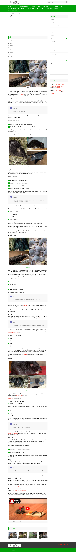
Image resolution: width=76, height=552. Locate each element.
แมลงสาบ (33, 6)
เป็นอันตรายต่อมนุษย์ (13, 56)
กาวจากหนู (58, 90)
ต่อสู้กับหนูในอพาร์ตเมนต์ (22, 486)
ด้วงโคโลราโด (48, 8)
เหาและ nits (45, 6)
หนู (28, 8)
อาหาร (10, 47)
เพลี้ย (9, 8)
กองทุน (9, 6)
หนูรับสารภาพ (19, 395)
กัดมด (58, 87)
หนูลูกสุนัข (25, 305)
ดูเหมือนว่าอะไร (12, 41)
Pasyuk (22, 94)
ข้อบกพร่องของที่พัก (24, 6)
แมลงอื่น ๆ (23, 8)
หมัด (39, 6)
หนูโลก (29, 538)
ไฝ (37, 8)
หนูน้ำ (9, 538)
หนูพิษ (25, 354)
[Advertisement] (28, 26)
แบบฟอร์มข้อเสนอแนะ (63, 544)
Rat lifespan (10, 398)
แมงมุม (55, 8)
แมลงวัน (56, 6)
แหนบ (15, 6)
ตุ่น (41, 8)
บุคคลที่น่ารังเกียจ (12, 10)
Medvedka (15, 8)
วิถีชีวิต (10, 50)
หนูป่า (19, 538)
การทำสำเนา (11, 45)
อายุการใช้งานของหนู (61, 89)
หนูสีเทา (40, 538)
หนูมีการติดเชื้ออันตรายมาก (20, 490)
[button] (9, 74)
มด (62, 6)
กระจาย (10, 52)
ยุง (51, 6)
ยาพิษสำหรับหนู (41, 317)
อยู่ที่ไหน (10, 43)
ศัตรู (9, 54)
